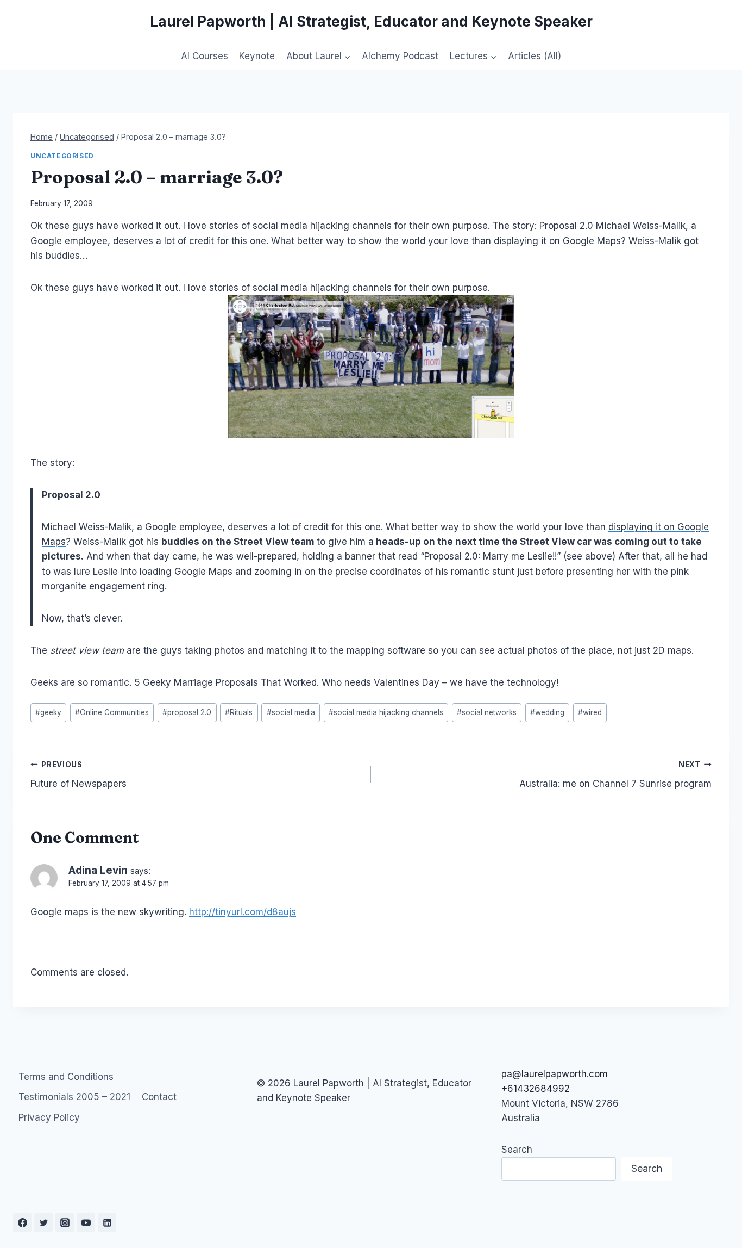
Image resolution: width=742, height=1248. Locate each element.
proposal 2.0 (186, 712)
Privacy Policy (49, 1117)
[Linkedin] (107, 1222)
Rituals (239, 712)
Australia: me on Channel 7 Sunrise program (615, 774)
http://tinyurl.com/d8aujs (242, 911)
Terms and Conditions (66, 1076)
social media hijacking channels (386, 712)
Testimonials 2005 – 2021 (74, 1096)
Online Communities (112, 712)
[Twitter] (43, 1222)
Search (516, 1149)
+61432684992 (535, 1088)
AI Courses (204, 56)
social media (291, 712)
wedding (547, 712)
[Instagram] (64, 1222)
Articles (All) (534, 56)
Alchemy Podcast (400, 56)
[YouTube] (86, 1222)
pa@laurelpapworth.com (554, 1074)
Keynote (257, 56)
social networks (487, 712)
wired (590, 712)
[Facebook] (22, 1222)
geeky (48, 712)
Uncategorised (62, 156)
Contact (159, 1096)
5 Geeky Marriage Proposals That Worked (225, 682)
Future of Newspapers (78, 774)
